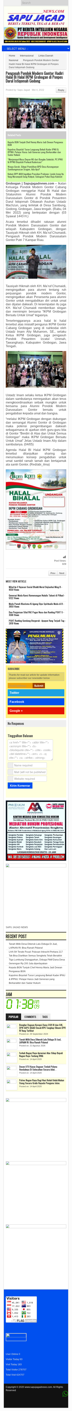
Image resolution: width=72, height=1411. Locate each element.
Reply (61, 90)
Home (12, 55)
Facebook (17, 701)
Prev (52, 573)
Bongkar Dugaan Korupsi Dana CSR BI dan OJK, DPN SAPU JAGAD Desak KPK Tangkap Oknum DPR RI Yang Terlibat (42, 1027)
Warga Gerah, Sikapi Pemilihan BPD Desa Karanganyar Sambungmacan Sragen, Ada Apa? (33, 168)
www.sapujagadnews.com (38, 1387)
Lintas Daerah (45, 55)
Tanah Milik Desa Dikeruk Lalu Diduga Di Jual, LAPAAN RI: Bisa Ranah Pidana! (40, 1041)
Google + (16, 710)
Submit (38, 686)
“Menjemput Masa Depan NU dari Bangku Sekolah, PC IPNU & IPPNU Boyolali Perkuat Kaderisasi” (35, 161)
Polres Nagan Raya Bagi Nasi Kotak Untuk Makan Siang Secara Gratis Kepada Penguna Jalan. (41, 1082)
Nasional (13, 60)
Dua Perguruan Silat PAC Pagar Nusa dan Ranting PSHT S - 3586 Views (36, 613)
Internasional (27, 55)
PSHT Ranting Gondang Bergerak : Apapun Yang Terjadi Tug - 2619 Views (37, 622)
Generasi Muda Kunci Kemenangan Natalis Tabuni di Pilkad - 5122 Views (37, 597)
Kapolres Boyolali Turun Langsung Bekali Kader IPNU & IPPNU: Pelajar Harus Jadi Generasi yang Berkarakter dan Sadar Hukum (34, 152)
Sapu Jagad (23, 90)
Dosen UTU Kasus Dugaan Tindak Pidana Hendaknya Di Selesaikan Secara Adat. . (38, 1068)
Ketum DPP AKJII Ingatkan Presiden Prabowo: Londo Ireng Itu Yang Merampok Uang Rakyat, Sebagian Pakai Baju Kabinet (36, 175)
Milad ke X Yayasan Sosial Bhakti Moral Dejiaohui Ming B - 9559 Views (35, 588)
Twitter (14, 692)
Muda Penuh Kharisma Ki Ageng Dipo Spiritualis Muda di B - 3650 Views (36, 605)
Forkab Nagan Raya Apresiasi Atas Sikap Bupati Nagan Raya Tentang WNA (41, 1054)
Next (61, 573)
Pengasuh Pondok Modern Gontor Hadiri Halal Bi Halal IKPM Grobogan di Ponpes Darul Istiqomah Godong (34, 77)
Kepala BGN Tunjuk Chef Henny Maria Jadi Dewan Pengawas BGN (35, 143)
